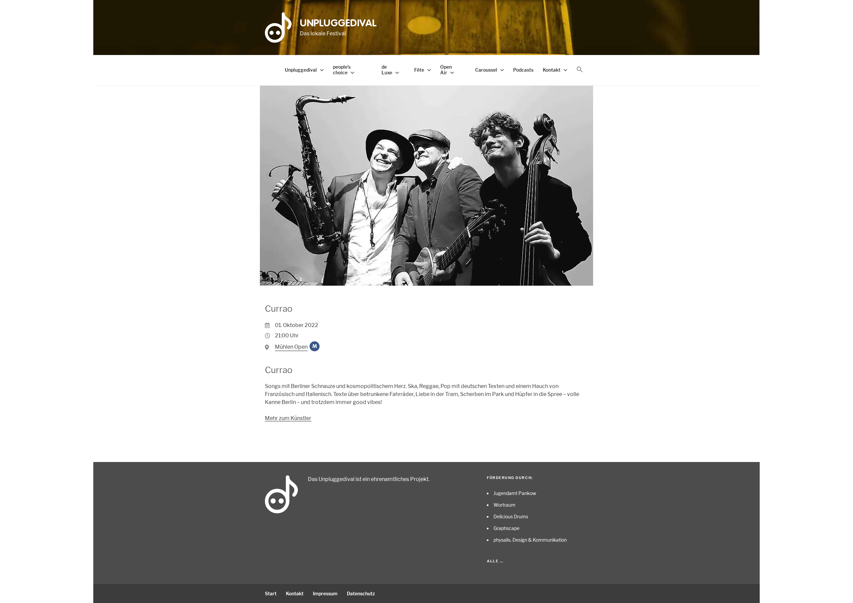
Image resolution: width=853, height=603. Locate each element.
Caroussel (486, 70)
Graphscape (506, 528)
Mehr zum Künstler (288, 418)
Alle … (495, 561)
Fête (419, 70)
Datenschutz (361, 593)
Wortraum (504, 505)
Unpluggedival (338, 24)
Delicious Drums (510, 516)
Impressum (325, 593)
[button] (580, 70)
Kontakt (551, 70)
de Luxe (387, 69)
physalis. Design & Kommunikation (530, 540)
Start (271, 593)
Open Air (446, 69)
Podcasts (523, 70)
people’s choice (342, 69)
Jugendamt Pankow (514, 493)
